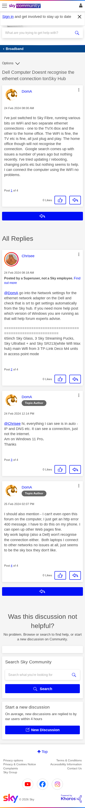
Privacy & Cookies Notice (19, 764)
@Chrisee (12, 424)
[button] (79, 90)
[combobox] (38, 33)
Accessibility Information (66, 764)
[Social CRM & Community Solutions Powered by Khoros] (71, 798)
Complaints (10, 768)
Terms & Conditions (69, 760)
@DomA (11, 293)
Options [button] (7, 63)
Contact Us (74, 768)
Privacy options (13, 760)
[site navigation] (4, 6)
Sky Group (10, 772)
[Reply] (75, 200)
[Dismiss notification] (79, 17)
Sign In (80, 6)
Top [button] (45, 752)
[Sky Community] (25, 6)
